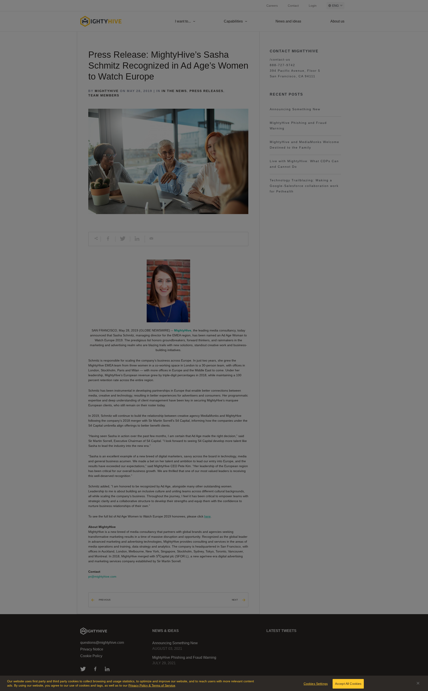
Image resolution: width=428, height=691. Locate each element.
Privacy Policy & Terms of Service (151, 685)
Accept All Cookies (348, 683)
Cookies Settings (316, 683)
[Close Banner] (418, 683)
